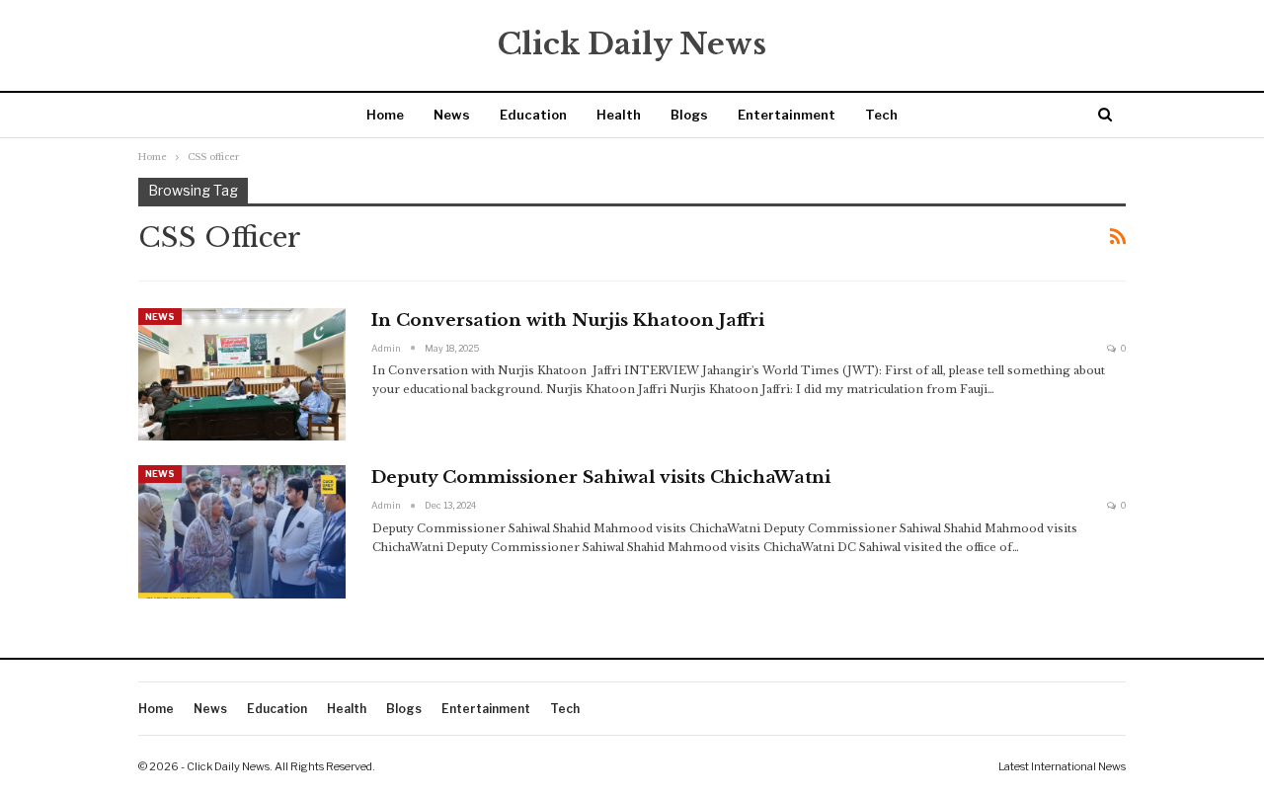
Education (533, 114)
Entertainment (786, 114)
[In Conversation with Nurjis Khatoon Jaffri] (242, 374)
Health (618, 114)
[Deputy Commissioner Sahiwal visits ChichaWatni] (242, 531)
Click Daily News (632, 44)
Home (385, 114)
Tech (881, 114)
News (452, 114)
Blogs (689, 114)
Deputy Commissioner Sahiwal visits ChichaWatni (600, 477)
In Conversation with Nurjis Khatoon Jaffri (567, 320)
